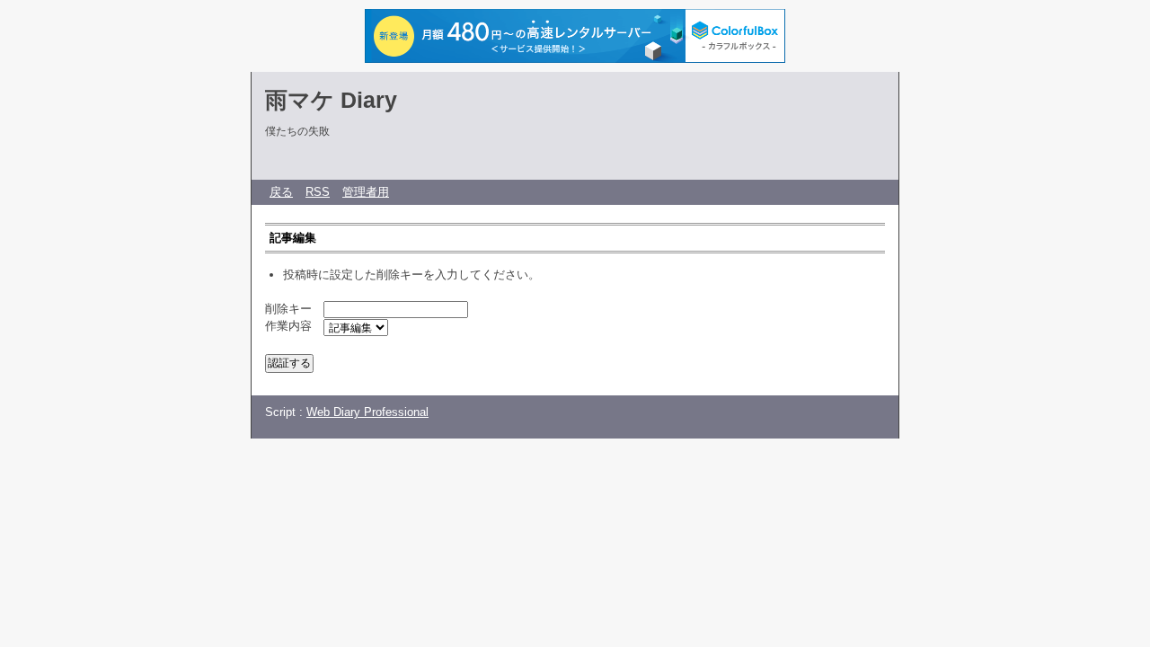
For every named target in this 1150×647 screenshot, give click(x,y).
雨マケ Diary (331, 99)
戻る (281, 192)
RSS (317, 192)
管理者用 (365, 192)
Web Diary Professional (367, 412)
